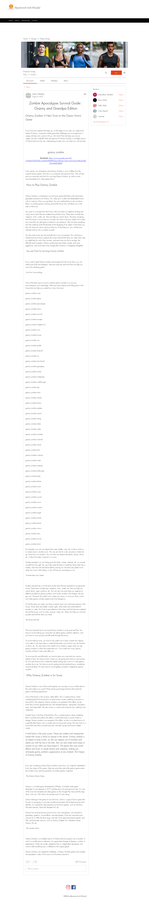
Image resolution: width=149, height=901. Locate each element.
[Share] (85, 94)
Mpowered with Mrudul (27, 7)
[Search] (106, 73)
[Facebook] (73, 887)
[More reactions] (35, 861)
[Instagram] (68, 887)
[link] (30, 80)
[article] (55, 482)
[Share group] (124, 72)
